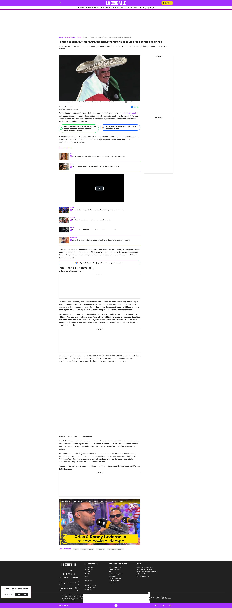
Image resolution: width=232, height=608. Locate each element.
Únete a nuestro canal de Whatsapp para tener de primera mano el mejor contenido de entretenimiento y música (80, 128)
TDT (110, 571)
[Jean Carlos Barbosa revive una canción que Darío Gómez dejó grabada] (64, 166)
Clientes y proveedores (115, 578)
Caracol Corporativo (90, 587)
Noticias (72, 227)
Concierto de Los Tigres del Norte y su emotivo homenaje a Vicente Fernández (97, 210)
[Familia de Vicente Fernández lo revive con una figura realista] (64, 220)
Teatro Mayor (88, 583)
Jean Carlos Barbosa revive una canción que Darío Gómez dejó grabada (95, 166)
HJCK (86, 576)
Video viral (101, 549)
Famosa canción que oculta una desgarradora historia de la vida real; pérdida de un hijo (107, 37)
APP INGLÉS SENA (133, 7)
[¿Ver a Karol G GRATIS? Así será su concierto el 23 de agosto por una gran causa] (64, 156)
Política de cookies (141, 574)
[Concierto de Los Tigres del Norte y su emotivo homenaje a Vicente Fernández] (64, 210)
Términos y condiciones (143, 576)
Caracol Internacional (90, 585)
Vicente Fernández (130, 113)
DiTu (86, 578)
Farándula (72, 217)
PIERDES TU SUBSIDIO (119, 7)
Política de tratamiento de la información (147, 571)
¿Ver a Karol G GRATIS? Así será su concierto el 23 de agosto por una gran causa (98, 156)
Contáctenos (112, 576)
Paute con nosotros (114, 580)
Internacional (73, 237)
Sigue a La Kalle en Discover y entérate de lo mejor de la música (121, 127)
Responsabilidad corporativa (144, 569)
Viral (76, 549)
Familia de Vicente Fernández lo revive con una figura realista (92, 220)
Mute (156, 605)
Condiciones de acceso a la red (145, 567)
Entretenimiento (70, 37)
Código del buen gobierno (116, 574)
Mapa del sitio (113, 583)
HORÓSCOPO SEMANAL (92, 7)
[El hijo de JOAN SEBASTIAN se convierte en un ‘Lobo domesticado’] (64, 230)
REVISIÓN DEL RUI (106, 7)
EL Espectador (88, 580)
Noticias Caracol (89, 567)
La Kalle (61, 37)
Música (79, 37)
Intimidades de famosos (115, 549)
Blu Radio (87, 574)
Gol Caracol (88, 571)
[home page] (116, 3)
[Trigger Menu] (60, 3)
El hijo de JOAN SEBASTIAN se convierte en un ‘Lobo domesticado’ (94, 230)
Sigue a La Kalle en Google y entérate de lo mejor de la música (101, 263)
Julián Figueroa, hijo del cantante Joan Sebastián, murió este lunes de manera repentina (101, 240)
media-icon (116, 605)
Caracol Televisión (89, 569)
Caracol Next (88, 589)
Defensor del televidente (115, 569)
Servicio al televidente (115, 567)
